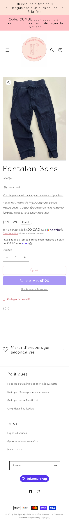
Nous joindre (14, 449)
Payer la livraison (17, 433)
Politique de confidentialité (22, 400)
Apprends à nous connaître (22, 441)
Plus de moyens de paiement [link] (34, 289)
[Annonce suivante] (62, 8)
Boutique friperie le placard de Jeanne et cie (34, 514)
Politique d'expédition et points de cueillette (32, 384)
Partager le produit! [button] (18, 299)
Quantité (7, 250)
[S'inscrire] (56, 465)
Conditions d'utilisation (20, 409)
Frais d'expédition (10, 233)
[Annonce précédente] (7, 8)
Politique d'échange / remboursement (28, 392)
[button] (7, 50)
